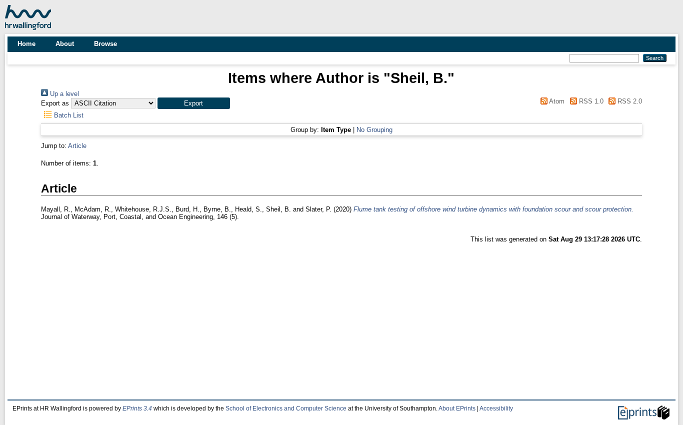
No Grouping (374, 130)
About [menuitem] (65, 44)
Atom (556, 101)
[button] (194, 103)
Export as (55, 103)
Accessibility (496, 409)
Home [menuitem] (27, 44)
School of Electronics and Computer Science (286, 409)
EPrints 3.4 (137, 409)
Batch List (68, 115)
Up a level (63, 94)
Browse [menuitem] (105, 44)
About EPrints (457, 409)
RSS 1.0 (590, 101)
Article (77, 146)
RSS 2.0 (629, 101)
